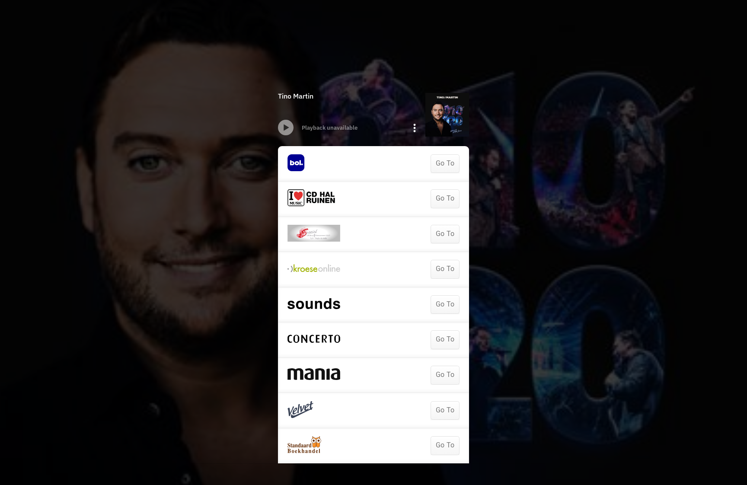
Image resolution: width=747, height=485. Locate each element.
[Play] (286, 127)
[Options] (414, 127)
